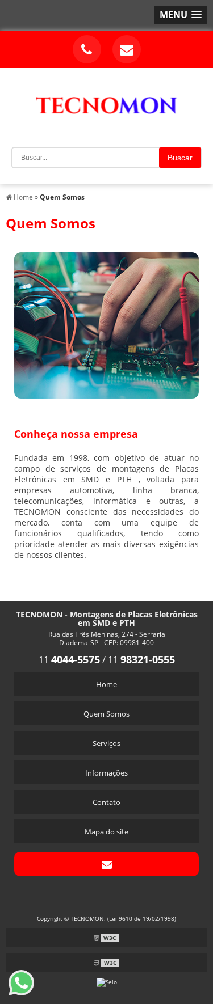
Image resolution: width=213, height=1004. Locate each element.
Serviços (106, 743)
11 (69, 660)
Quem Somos (106, 714)
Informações (106, 773)
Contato (106, 802)
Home (106, 684)
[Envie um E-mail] (126, 49)
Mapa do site (106, 832)
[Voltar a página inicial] (107, 98)
